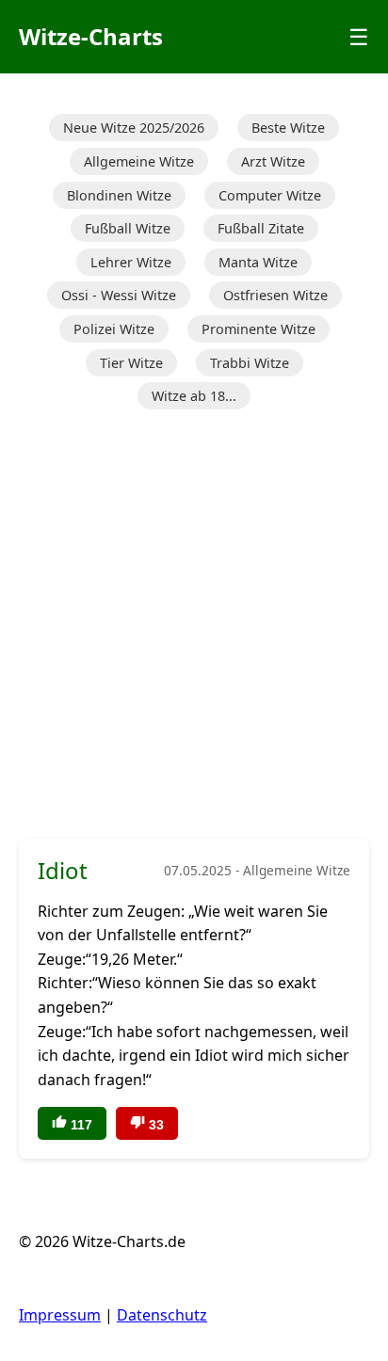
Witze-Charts (91, 36)
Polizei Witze (113, 329)
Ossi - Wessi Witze (118, 295)
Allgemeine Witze (139, 161)
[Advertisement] (194, 626)
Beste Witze (288, 127)
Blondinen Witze (119, 195)
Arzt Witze (273, 161)
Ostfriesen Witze (275, 295)
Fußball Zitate (261, 228)
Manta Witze (258, 262)
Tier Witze (131, 363)
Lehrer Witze (130, 262)
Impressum (60, 1315)
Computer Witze (269, 195)
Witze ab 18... (194, 396)
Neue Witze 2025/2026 (133, 127)
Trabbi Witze (249, 363)
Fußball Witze (127, 228)
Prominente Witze (258, 329)
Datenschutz (162, 1315)
